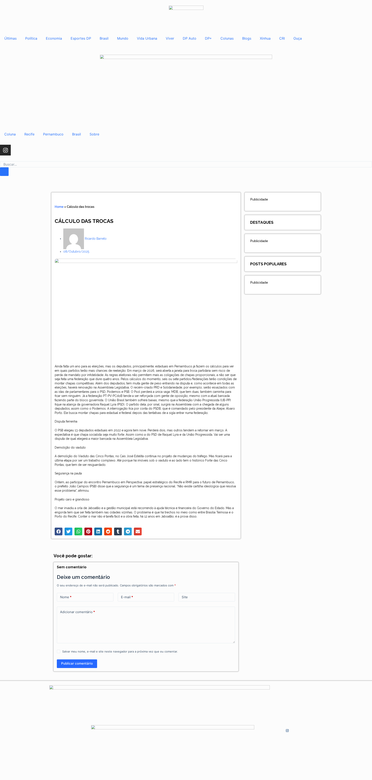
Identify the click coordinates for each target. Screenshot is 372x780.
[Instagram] (5, 150)
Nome (65, 597)
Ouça (297, 38)
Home (59, 206)
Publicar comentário (77, 663)
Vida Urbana (147, 38)
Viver (170, 38)
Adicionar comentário (77, 612)
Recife (29, 134)
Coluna (10, 134)
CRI (282, 38)
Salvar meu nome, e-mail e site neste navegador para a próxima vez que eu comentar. (120, 651)
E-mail (127, 597)
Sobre (94, 134)
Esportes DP (81, 38)
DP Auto (189, 38)
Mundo (122, 38)
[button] (58, 531)
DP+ (208, 38)
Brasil (104, 38)
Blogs (246, 38)
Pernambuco (53, 134)
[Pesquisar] (4, 171)
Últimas (10, 38)
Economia (54, 38)
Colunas (227, 38)
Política (31, 38)
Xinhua (265, 38)
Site (185, 597)
